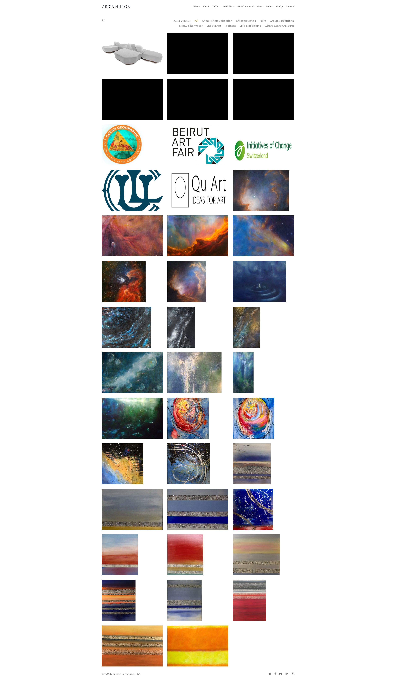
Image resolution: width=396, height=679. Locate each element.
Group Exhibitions (282, 20)
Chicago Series (246, 20)
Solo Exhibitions (250, 25)
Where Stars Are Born (279, 25)
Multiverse (213, 25)
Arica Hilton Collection (217, 20)
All (196, 20)
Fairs (263, 20)
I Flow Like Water (191, 25)
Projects (230, 25)
